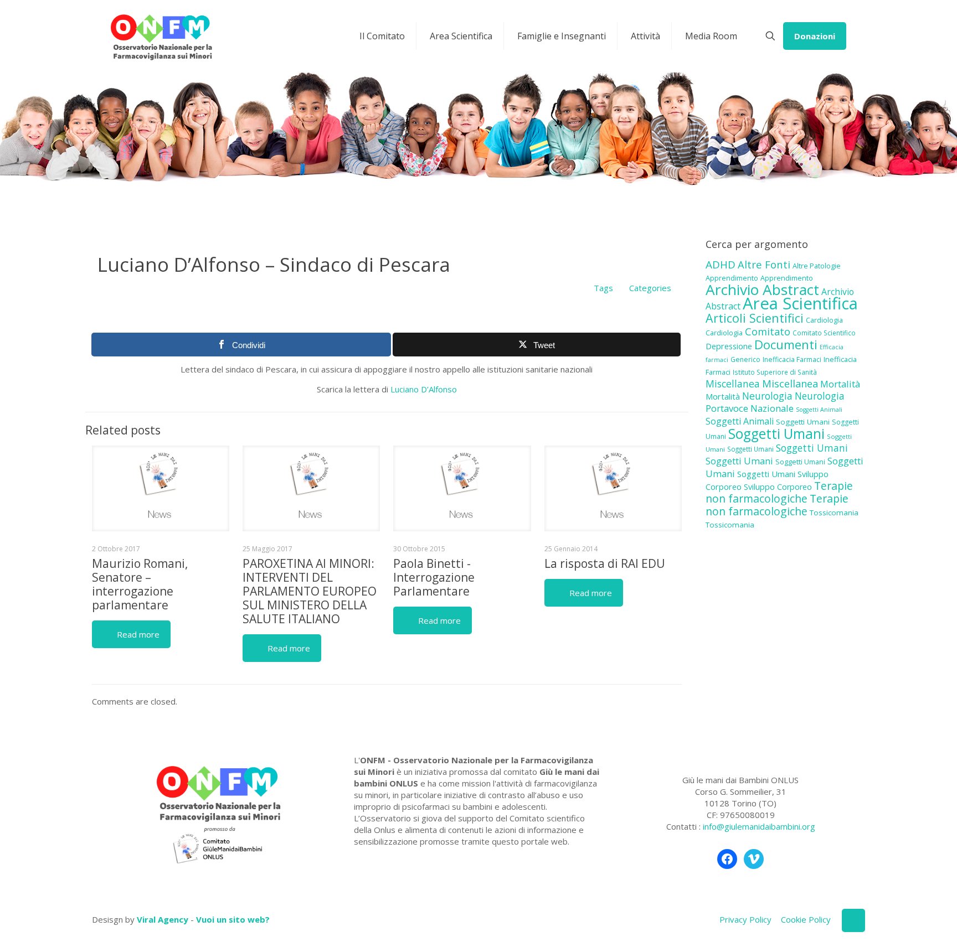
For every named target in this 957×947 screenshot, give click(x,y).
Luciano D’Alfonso (423, 389)
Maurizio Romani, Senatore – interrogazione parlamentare (140, 584)
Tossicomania (834, 513)
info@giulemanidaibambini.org (759, 826)
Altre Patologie (817, 266)
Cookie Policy (806, 919)
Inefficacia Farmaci (792, 359)
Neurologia (767, 395)
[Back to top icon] (853, 920)
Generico (745, 359)
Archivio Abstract (762, 289)
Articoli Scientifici (755, 318)
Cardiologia (824, 320)
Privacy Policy (745, 919)
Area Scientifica (800, 303)
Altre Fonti (764, 264)
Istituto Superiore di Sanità (775, 372)
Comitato (767, 331)
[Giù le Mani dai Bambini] (161, 36)
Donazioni (814, 36)
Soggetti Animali (819, 409)
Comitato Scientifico (824, 332)
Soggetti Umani (803, 422)
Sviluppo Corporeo (778, 487)
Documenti (785, 344)
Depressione (729, 346)
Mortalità (840, 383)
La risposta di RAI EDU (604, 563)
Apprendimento (732, 278)
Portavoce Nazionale (750, 408)
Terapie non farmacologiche (779, 492)
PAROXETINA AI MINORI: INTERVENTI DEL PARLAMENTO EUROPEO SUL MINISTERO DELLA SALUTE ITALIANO (310, 591)
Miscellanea (733, 383)
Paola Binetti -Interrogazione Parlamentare (434, 577)
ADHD (720, 264)
